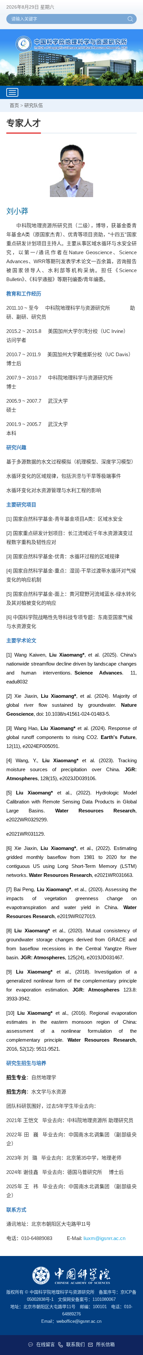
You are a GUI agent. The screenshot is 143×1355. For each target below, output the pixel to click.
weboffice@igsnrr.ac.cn (79, 1321)
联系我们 (75, 1344)
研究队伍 (33, 105)
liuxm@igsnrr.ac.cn (104, 1238)
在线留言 (45, 1344)
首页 (14, 105)
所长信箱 (105, 1344)
